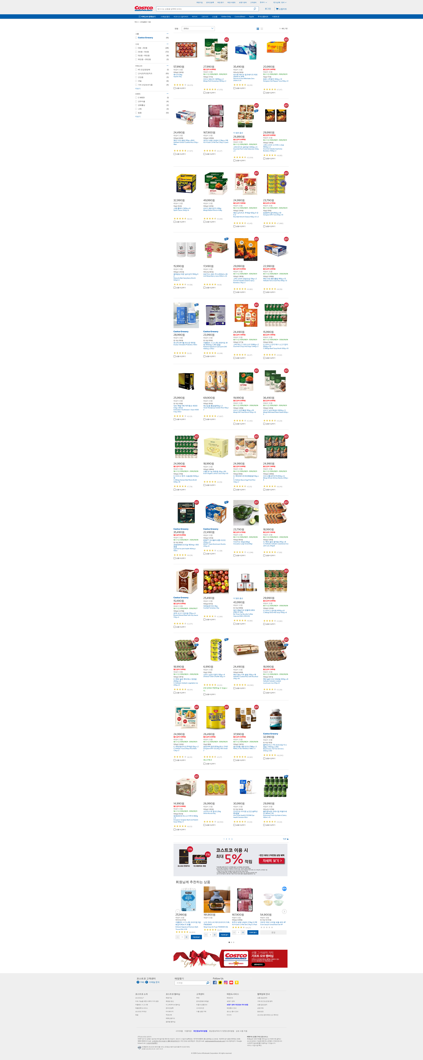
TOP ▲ (286, 839)
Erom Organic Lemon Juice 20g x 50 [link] (215, 473)
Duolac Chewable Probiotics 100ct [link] (185, 345)
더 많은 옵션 (238, 133)
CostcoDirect (240, 16)
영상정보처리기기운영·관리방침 (221, 1031)
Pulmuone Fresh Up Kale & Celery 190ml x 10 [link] (275, 816)
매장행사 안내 (231, 1008)
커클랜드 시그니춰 (141, 1005)
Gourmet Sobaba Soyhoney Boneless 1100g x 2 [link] (272, 150)
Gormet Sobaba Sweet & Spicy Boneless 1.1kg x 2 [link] (243, 282)
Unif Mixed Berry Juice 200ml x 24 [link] (215, 276)
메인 (136, 22)
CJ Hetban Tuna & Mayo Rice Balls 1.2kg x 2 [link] (185, 749)
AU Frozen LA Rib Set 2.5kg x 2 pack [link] (215, 142)
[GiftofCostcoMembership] (230, 967)
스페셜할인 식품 (145, 22)
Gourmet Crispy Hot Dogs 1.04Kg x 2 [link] (245, 346)
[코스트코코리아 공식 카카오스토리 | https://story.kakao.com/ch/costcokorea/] (236, 983)
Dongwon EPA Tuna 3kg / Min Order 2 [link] (215, 749)
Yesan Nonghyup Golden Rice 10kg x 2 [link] (216, 409)
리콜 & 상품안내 (201, 1005)
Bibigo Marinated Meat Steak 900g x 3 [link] (275, 413)
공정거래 (260, 1008)
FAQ (197, 998)
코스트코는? (139, 998)
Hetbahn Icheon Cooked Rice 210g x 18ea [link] (185, 143)
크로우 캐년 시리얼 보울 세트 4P (273, 922)
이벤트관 (275, 16)
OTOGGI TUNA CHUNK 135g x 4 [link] (214, 676)
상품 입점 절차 (262, 1005)
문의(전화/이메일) (202, 1001)
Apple (251, 16)
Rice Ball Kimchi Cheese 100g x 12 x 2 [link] (246, 217)
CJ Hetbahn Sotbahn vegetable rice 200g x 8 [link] (185, 684)
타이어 (194, 16)
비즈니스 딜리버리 (181, 16)
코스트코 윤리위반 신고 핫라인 (267, 1015)
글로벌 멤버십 (170, 1022)
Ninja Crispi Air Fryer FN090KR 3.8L (216, 927)
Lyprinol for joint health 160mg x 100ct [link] (184, 550)
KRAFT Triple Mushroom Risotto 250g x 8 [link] (214, 545)
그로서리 (204, 16)
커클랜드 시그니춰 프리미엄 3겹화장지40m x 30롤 (188, 923)
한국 (282, 2)
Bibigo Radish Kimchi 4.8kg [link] (212, 210)
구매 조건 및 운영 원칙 (265, 1001)
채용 (136, 1015)
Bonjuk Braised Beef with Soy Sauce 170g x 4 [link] (185, 616)
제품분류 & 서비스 (141, 1008)
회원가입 (169, 998)
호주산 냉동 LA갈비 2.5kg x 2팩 (244, 922)
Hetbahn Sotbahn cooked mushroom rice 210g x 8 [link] (272, 682)
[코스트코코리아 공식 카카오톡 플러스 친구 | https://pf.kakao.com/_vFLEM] (220, 983)
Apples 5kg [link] (177, 76)
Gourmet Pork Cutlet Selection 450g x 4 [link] (246, 150)
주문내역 (169, 1015)
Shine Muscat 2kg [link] (209, 813)
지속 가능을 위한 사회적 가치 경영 (147, 1001)
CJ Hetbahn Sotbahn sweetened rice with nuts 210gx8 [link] (275, 545)
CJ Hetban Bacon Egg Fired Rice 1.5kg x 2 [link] (244, 481)
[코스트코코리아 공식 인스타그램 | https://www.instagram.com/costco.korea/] (226, 983)
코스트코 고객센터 (146, 978)
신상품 (214, 16)
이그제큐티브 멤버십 (173, 1005)
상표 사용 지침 (241, 1031)
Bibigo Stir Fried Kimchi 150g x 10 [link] (244, 412)
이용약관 (188, 1031)
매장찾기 (179, 978)
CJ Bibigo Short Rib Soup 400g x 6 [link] (275, 612)
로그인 (268, 8)
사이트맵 (179, 1031)
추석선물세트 (263, 16)
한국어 (262, 2)
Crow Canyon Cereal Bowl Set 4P (271, 924)
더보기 (138, 88)
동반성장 (260, 1011)
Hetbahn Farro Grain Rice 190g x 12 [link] (275, 281)
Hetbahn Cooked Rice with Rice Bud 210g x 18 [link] (245, 677)
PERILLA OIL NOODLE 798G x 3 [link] (244, 748)
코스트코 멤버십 (173, 994)
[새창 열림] (140, 1048)
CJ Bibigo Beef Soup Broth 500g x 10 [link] (275, 348)
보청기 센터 (231, 1001)
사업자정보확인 (152, 1043)
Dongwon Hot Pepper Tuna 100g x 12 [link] (275, 81)
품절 (273, 932)
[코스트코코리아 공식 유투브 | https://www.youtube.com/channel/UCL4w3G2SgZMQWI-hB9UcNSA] (231, 983)
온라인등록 (169, 1008)
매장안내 (230, 998)
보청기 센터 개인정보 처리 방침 (237, 1005)
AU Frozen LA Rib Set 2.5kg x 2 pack (244, 924)
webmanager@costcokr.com (215, 1041)
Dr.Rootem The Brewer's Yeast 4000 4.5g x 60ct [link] (186, 411)
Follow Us (218, 978)
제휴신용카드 (170, 1018)
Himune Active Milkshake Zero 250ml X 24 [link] (243, 79)
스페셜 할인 (165, 16)
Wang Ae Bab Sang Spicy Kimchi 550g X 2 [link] (184, 279)
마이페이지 (169, 1011)
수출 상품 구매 (201, 1011)
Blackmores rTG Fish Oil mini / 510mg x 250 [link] (273, 750)
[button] (256, 9)
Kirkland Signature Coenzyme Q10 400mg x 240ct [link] (215, 348)
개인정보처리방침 (200, 1031)
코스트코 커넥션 (140, 1011)
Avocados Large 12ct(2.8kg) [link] (242, 544)
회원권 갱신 (170, 1001)
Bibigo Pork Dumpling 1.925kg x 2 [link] (214, 81)
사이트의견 (200, 1008)
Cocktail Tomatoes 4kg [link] (211, 608)
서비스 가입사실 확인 (254, 1045)
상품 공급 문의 (262, 998)
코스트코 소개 (141, 994)
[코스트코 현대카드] (230, 875)
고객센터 (200, 994)
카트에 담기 (196, 937)
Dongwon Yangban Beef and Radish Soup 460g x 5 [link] (185, 821)
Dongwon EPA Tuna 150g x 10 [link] (273, 215)
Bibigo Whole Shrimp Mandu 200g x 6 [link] (275, 479)
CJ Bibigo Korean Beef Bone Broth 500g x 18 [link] (185, 481)
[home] (144, 8)
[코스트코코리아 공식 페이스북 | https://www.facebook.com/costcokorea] (215, 983)
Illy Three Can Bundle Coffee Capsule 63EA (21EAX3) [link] (243, 615)
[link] (186, 62)
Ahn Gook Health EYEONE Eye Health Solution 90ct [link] (243, 816)
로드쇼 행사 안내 (232, 1011)
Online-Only (226, 16)
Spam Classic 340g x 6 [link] (181, 210)
